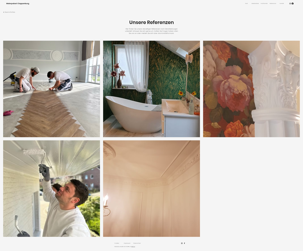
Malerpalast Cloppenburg (17, 3)
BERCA (133, 246)
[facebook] (184, 243)
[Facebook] (293, 3)
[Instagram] (290, 3)
